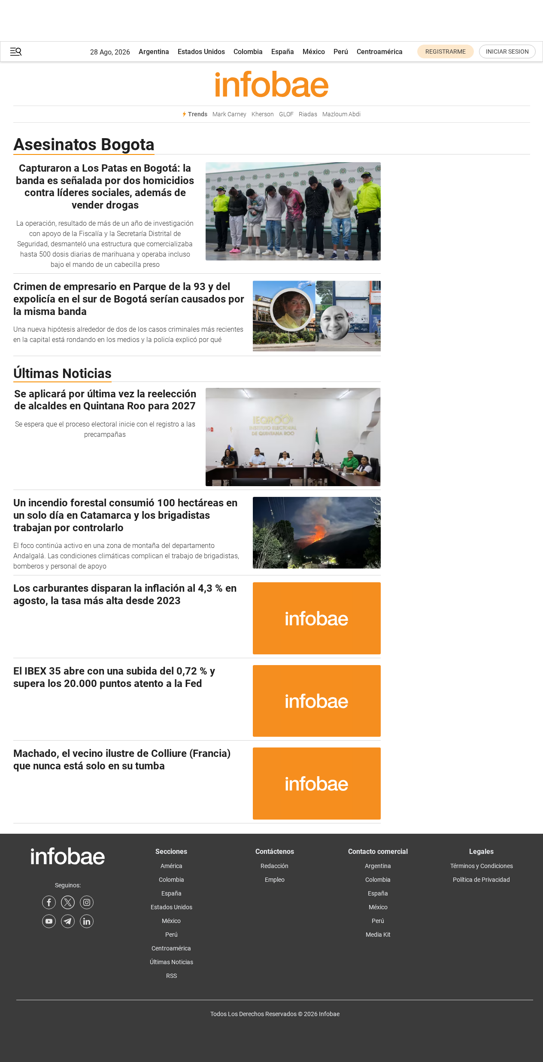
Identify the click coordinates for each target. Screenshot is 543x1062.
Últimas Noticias (171, 962)
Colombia (248, 52)
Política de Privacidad (481, 879)
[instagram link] (87, 902)
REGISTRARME (445, 51)
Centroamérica (380, 52)
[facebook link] (49, 902)
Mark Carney (229, 114)
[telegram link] (68, 921)
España (282, 52)
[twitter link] (68, 902)
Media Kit (378, 934)
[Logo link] (271, 84)
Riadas (308, 114)
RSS (171, 975)
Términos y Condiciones (481, 865)
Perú (341, 52)
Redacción (274, 865)
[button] (15, 52)
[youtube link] (49, 921)
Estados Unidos (201, 52)
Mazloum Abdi (341, 114)
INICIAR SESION (507, 51)
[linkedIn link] (87, 921)
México (314, 52)
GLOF (286, 114)
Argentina (154, 52)
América (171, 865)
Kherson (263, 114)
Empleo (275, 879)
